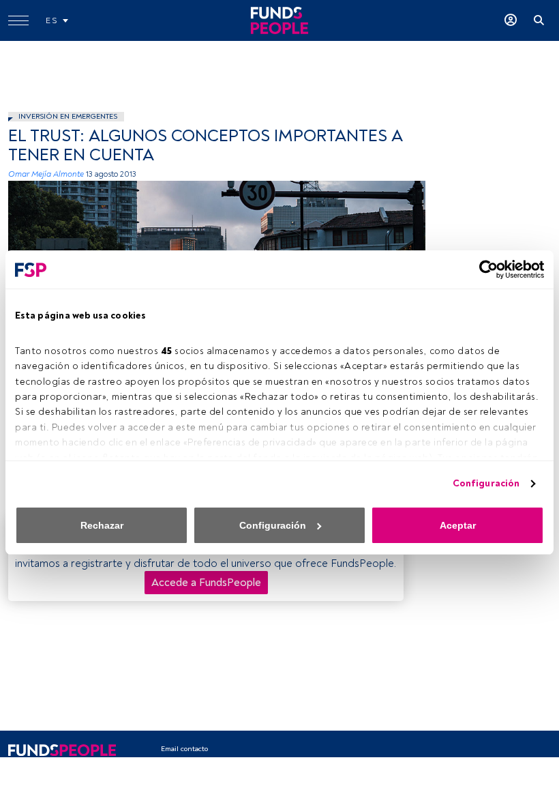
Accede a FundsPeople (206, 582)
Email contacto (184, 748)
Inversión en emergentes (67, 116)
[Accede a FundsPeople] (510, 20)
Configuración (486, 483)
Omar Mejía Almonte (46, 174)
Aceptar (458, 525)
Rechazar (101, 525)
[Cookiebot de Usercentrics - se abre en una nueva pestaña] (484, 269)
